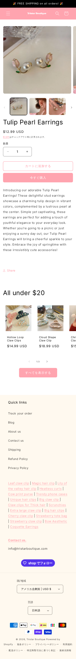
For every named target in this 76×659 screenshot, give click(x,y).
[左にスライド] (4, 107)
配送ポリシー (16, 650)
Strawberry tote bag (51, 516)
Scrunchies (57, 505)
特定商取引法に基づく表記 (41, 650)
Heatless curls (51, 489)
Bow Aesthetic (56, 521)
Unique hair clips (23, 499)
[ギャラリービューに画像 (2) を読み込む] (37, 106)
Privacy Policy (18, 468)
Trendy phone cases (51, 494)
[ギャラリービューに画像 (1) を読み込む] (18, 106)
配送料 (6, 137)
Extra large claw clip (25, 510)
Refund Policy (18, 459)
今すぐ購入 (38, 178)
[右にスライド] (71, 107)
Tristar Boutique (36, 639)
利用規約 (67, 644)
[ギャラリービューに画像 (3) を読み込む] (57, 106)
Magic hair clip (43, 483)
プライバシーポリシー (47, 644)
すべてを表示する (38, 373)
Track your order (20, 413)
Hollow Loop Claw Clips (15, 339)
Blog (11, 422)
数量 (6, 143)
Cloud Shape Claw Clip (47, 339)
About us (14, 431)
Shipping (14, 449)
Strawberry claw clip (26, 521)
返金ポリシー (24, 644)
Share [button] (11, 270)
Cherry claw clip (20, 516)
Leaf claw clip (18, 483)
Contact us (16, 440)
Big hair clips (54, 510)
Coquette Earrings (24, 527)
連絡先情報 (65, 650)
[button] (8, 13)
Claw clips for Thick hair (27, 505)
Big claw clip (49, 499)
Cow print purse (20, 494)
